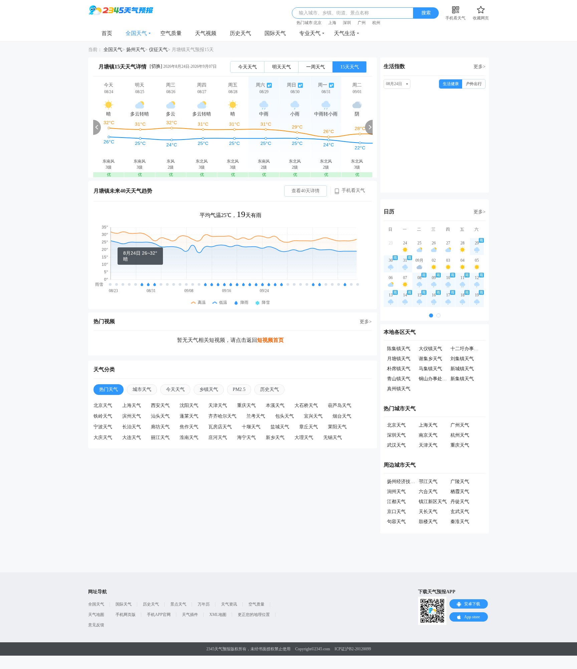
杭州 (376, 22)
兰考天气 (255, 416)
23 (391, 243)
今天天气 (247, 66)
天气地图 (96, 614)
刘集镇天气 (462, 358)
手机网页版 (126, 614)
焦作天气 (189, 426)
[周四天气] (201, 127)
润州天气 (396, 491)
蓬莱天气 (189, 416)
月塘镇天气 (398, 358)
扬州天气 (135, 49)
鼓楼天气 (428, 521)
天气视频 (205, 33)
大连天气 (131, 437)
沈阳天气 (189, 405)
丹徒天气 (459, 501)
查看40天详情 (306, 190)
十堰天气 (251, 426)
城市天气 (142, 389)
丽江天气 (160, 437)
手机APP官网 (159, 614)
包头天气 (284, 416)
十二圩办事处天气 (469, 348)
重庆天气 (246, 405)
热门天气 (108, 389)
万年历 (204, 604)
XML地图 (217, 614)
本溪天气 (275, 405)
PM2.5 (239, 389)
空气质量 (171, 33)
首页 (107, 33)
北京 (318, 22)
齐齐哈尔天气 (222, 416)
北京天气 (102, 405)
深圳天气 (396, 435)
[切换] (156, 66)
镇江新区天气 (433, 501)
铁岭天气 (102, 416)
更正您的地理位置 (254, 614)
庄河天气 (217, 437)
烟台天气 (342, 416)
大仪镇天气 (430, 348)
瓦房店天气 (220, 426)
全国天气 (136, 33)
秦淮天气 (459, 521)
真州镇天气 (398, 388)
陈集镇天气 (398, 348)
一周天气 (315, 66)
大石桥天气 (306, 405)
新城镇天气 (462, 368)
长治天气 (131, 426)
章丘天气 (308, 426)
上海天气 (131, 405)
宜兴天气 (313, 416)
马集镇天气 (430, 368)
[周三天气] (170, 127)
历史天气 (240, 33)
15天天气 (349, 66)
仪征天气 (158, 49)
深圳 (347, 22)
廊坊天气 (160, 426)
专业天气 (310, 33)
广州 (362, 22)
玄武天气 (459, 511)
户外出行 (474, 83)
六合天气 (428, 491)
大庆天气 (102, 437)
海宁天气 (246, 437)
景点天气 (178, 604)
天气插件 (190, 614)
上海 (332, 22)
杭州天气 (459, 435)
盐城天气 (279, 426)
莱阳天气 (337, 426)
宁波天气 (102, 426)
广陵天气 (459, 481)
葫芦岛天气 (339, 405)
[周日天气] (294, 127)
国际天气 (275, 33)
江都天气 (396, 501)
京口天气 (396, 511)
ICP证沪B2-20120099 (353, 649)
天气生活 (344, 33)
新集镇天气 (462, 378)
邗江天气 (428, 481)
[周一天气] (326, 127)
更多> (366, 321)
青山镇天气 (398, 378)
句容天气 (396, 521)
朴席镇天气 (398, 368)
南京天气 (428, 435)
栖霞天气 (459, 491)
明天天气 (281, 66)
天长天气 (428, 511)
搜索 (426, 12)
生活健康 (451, 83)
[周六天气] (263, 127)
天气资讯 (229, 604)
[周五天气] (232, 127)
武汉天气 (396, 445)
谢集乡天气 (430, 358)
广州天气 (459, 425)
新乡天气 (275, 437)
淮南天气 (189, 437)
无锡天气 (332, 437)
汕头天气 (160, 416)
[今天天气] (108, 127)
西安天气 (160, 405)
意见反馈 (96, 625)
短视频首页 (270, 340)
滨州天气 (131, 416)
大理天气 (304, 437)
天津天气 (217, 405)
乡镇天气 (208, 389)
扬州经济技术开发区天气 (412, 481)
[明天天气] (139, 127)
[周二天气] (357, 127)
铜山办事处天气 (435, 378)
